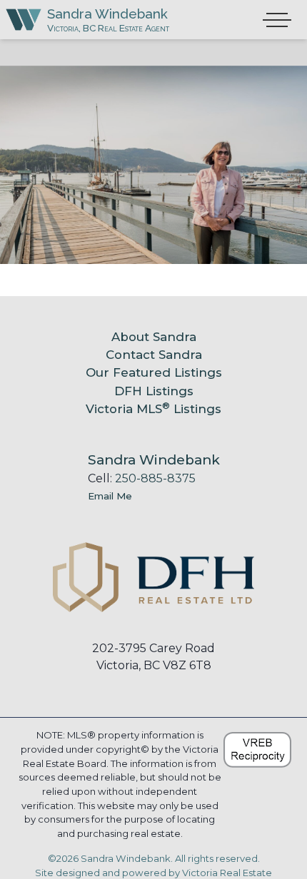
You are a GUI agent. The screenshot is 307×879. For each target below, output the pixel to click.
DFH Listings (153, 391)
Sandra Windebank (107, 13)
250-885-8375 (155, 478)
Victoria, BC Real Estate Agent (108, 28)
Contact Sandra (154, 354)
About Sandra (153, 337)
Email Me (110, 496)
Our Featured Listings (154, 372)
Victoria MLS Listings (153, 409)
